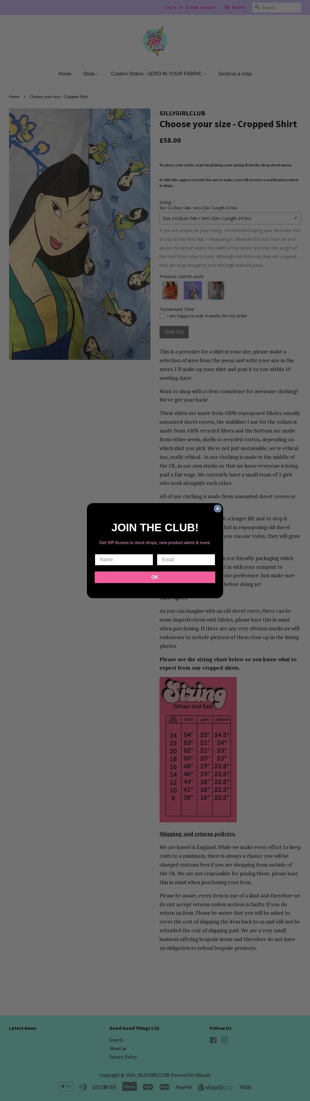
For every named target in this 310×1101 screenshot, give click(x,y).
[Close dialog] (218, 509)
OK (155, 577)
